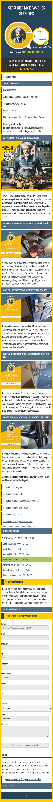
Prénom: (4, 643)
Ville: (3, 653)
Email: (3, 683)
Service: (4, 703)
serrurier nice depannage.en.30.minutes (21, 501)
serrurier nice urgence (13, 487)
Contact (13, 110)
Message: (5, 724)
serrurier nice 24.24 (12, 514)
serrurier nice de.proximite (15, 508)
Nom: (3, 633)
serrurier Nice (9, 77)
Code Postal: (6, 673)
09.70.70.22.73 (20, 104)
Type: (3, 714)
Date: (3, 623)
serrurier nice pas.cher (13, 494)
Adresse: (4, 663)
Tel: (2, 693)
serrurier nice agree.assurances (17, 521)
